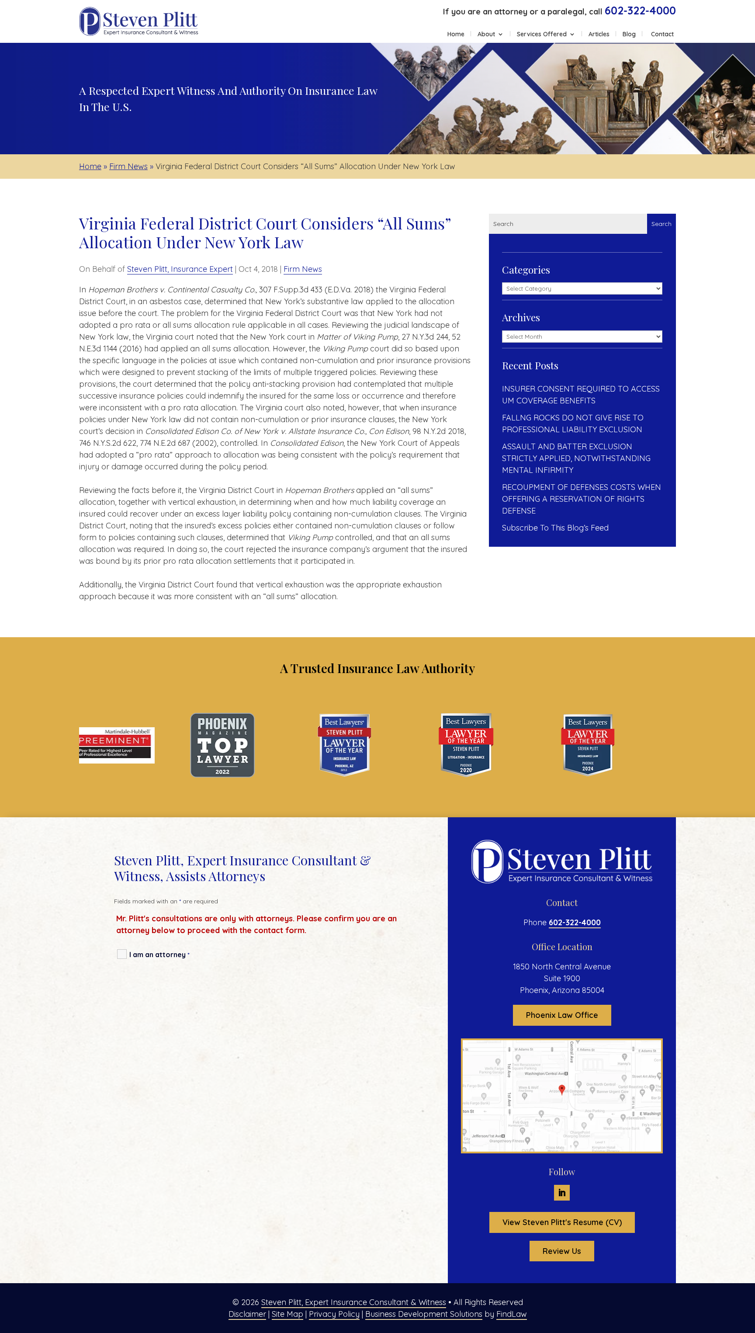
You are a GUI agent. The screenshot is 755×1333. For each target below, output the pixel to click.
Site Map (287, 1314)
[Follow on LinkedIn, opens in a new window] (562, 1193)
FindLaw (511, 1314)
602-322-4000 (640, 10)
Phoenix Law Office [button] (562, 1015)
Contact (662, 34)
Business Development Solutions (423, 1314)
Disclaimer (247, 1314)
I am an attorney (159, 954)
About (486, 34)
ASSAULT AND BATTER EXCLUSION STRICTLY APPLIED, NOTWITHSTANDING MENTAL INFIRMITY (576, 458)
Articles (599, 34)
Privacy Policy (334, 1314)
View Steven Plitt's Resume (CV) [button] (562, 1222)
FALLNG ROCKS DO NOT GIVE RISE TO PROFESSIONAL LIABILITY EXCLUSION (573, 423)
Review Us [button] (562, 1251)
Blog (629, 34)
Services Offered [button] (542, 34)
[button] (746, 1269)
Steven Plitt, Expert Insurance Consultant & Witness (353, 1302)
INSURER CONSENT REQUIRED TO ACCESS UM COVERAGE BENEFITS (581, 395)
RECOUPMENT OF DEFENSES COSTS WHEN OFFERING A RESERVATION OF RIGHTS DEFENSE (581, 499)
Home (455, 34)
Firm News (303, 269)
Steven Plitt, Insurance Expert (180, 269)
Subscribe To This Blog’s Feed (555, 528)
